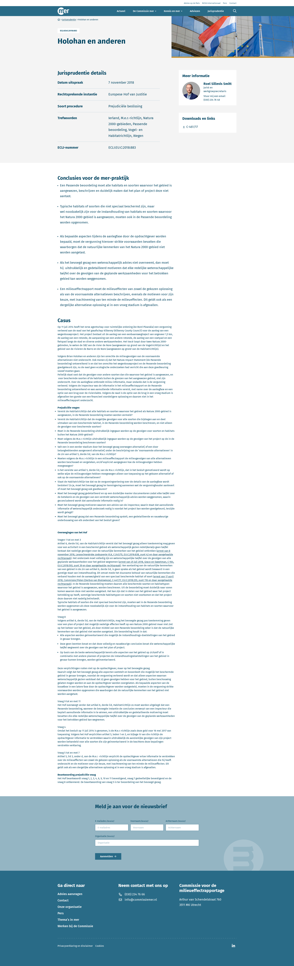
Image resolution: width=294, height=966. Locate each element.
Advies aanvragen (70, 894)
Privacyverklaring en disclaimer (75, 945)
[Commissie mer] (63, 11)
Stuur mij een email (218, 96)
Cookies (99, 945)
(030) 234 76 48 (218, 99)
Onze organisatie (70, 907)
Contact (63, 900)
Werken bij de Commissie (75, 926)
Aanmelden (106, 856)
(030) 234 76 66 (135, 894)
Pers (61, 913)
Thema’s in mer (68, 919)
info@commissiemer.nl (141, 899)
